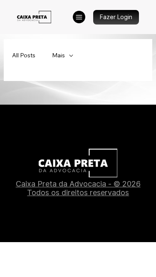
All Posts (23, 55)
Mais (58, 55)
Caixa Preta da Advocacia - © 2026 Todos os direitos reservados (78, 188)
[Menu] (79, 17)
